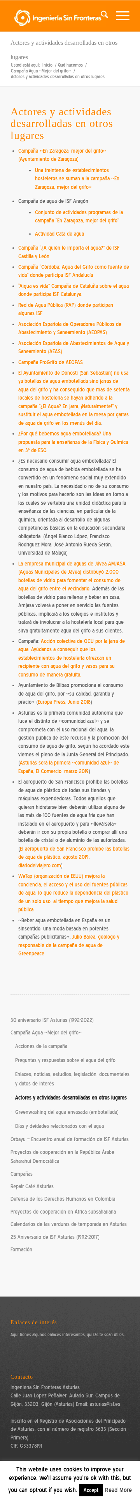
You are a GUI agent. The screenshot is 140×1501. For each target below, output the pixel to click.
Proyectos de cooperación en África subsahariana (63, 1212)
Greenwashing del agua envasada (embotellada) (67, 1112)
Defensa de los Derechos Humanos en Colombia (62, 1199)
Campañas (21, 1174)
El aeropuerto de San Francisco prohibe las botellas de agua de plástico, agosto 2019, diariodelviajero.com (74, 857)
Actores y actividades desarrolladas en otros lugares (71, 1098)
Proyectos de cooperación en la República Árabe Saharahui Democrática (62, 1156)
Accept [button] (91, 1490)
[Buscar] (100, 16)
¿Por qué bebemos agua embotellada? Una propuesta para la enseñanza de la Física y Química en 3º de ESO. (73, 442)
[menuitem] (100, 16)
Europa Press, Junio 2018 (64, 702)
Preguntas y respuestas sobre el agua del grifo (65, 1060)
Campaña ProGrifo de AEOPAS (50, 362)
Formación (21, 1250)
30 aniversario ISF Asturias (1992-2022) (52, 1020)
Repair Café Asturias (32, 1186)
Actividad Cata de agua (59, 234)
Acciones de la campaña (41, 1046)
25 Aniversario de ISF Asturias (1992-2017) (55, 1237)
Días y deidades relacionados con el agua (59, 1126)
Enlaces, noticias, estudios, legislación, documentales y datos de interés (72, 1078)
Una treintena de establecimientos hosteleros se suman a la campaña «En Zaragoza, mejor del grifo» (77, 178)
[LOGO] (58, 16)
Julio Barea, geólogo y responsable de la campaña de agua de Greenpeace (68, 945)
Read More (118, 1490)
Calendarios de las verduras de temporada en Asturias (68, 1224)
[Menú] (119, 16)
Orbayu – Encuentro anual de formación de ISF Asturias (69, 1139)
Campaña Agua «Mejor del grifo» (46, 1033)
